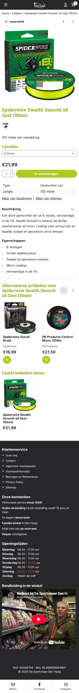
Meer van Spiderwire (17, 198)
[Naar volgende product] (73, 22)
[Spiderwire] (5, 128)
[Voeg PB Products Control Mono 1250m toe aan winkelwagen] (46, 360)
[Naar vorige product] (63, 22)
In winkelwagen (46, 174)
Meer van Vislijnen (49, 198)
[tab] (39, 209)
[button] (6, 5)
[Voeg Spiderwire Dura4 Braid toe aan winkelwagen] (7, 360)
